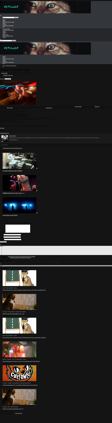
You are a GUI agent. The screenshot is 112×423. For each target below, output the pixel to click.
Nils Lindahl (10, 107)
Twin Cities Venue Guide (8, 22)
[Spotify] (5, 145)
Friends (4, 24)
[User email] (6, 145)
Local (4, 33)
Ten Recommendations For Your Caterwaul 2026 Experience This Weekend (20, 385)
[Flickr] (3, 145)
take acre (20, 148)
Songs (4, 31)
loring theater (6, 148)
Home (4, 19)
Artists (4, 23)
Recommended (6, 29)
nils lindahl (11, 148)
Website (2, 239)
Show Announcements (8, 36)
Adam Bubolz (4, 73)
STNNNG (5, 75)
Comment (2, 232)
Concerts (5, 311)
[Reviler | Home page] (45, 13)
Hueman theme (18, 413)
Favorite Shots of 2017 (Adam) (10, 215)
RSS (4, 26)
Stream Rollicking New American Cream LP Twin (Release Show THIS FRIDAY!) (21, 361)
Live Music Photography (8, 30)
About (4, 20)
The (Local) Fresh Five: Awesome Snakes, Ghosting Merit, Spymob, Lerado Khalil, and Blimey (24, 337)
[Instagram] (1, 145)
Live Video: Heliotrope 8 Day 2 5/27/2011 (12, 170)
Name (1, 234)
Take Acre (10, 75)
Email (1, 237)
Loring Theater (78, 106)
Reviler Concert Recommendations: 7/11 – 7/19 (13, 313)
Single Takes (6, 34)
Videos (4, 37)
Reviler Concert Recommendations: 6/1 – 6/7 (13, 408)
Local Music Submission (8, 25)
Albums (4, 32)
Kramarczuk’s (49, 107)
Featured (9, 359)
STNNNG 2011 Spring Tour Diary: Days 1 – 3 (13, 193)
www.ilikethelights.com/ (14, 139)
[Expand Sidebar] (0, 244)
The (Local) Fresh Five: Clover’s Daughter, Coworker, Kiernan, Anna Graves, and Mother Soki (24, 290)
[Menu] (0, 15)
